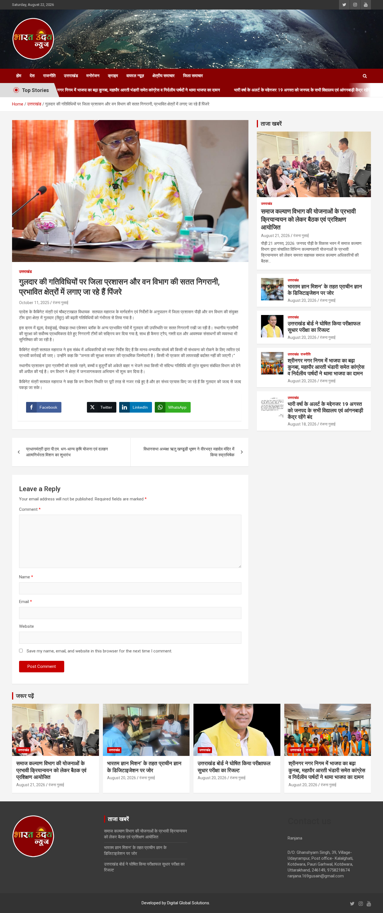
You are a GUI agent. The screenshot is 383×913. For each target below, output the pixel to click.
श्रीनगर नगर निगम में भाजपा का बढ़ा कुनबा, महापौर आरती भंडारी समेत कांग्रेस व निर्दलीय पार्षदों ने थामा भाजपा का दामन (326, 367)
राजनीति (49, 75)
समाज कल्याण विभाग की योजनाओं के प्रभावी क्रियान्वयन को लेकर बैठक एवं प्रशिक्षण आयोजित (308, 219)
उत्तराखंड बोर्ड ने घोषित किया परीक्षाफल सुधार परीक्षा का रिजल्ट (324, 326)
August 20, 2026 (302, 300)
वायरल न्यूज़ (135, 75)
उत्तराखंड (71, 75)
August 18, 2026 (302, 424)
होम (18, 75)
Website (26, 626)
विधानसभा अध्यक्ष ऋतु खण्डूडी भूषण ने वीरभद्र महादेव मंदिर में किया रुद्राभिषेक (189, 452)
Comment (30, 509)
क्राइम (113, 75)
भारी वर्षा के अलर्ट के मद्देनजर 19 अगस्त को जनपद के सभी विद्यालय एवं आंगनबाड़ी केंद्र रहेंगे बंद (273, 90)
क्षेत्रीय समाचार (164, 75)
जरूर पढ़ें (25, 696)
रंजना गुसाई (60, 302)
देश (32, 75)
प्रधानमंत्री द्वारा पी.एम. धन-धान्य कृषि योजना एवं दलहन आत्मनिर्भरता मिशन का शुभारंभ (67, 452)
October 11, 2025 (34, 302)
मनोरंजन (93, 75)
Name (26, 576)
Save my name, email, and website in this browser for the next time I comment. (99, 651)
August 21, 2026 (275, 235)
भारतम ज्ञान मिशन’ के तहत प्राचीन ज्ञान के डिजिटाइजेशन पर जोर (325, 289)
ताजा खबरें (271, 123)
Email (25, 601)
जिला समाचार (193, 75)
